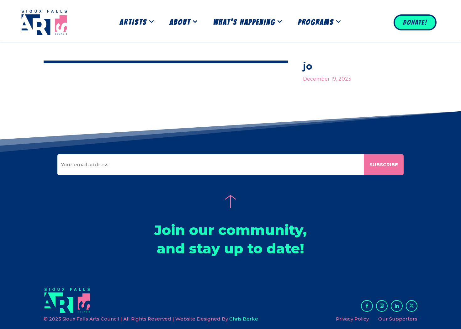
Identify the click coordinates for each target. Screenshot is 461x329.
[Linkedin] (397, 306)
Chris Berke (243, 319)
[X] (412, 306)
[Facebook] (367, 306)
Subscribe (383, 164)
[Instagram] (382, 306)
